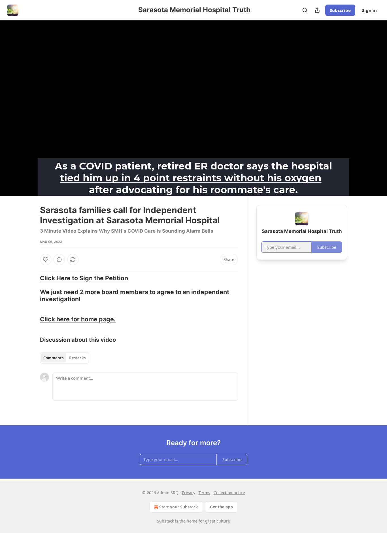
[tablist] (64, 358)
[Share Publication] (317, 10)
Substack (165, 521)
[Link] (32, 288)
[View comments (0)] (361, 108)
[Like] (45, 259)
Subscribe (340, 10)
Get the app (221, 506)
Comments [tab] (53, 357)
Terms (204, 492)
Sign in (369, 10)
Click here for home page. (78, 319)
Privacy (188, 492)
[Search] (305, 10)
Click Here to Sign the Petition (84, 278)
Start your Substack (178, 506)
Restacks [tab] (77, 357)
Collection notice (229, 492)
